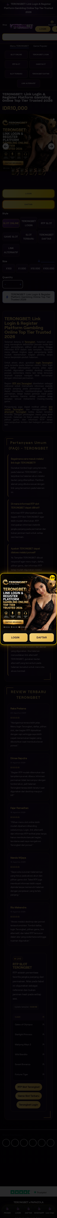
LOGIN (15, 637)
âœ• (53, 577)
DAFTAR (42, 637)
